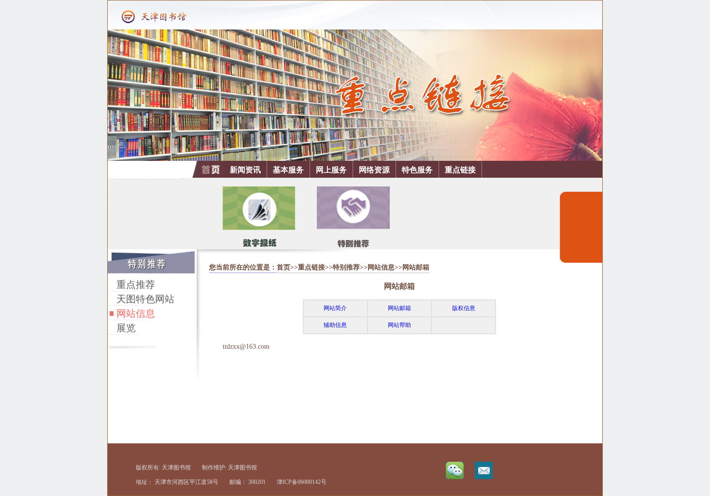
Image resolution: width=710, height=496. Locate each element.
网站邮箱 (399, 308)
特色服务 (417, 170)
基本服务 (288, 170)
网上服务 (331, 170)
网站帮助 (399, 325)
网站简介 (335, 308)
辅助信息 (335, 325)
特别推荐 (346, 267)
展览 (126, 328)
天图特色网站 (145, 299)
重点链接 (460, 170)
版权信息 (463, 308)
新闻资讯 (245, 170)
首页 (283, 267)
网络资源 (374, 170)
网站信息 (135, 313)
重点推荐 (135, 284)
